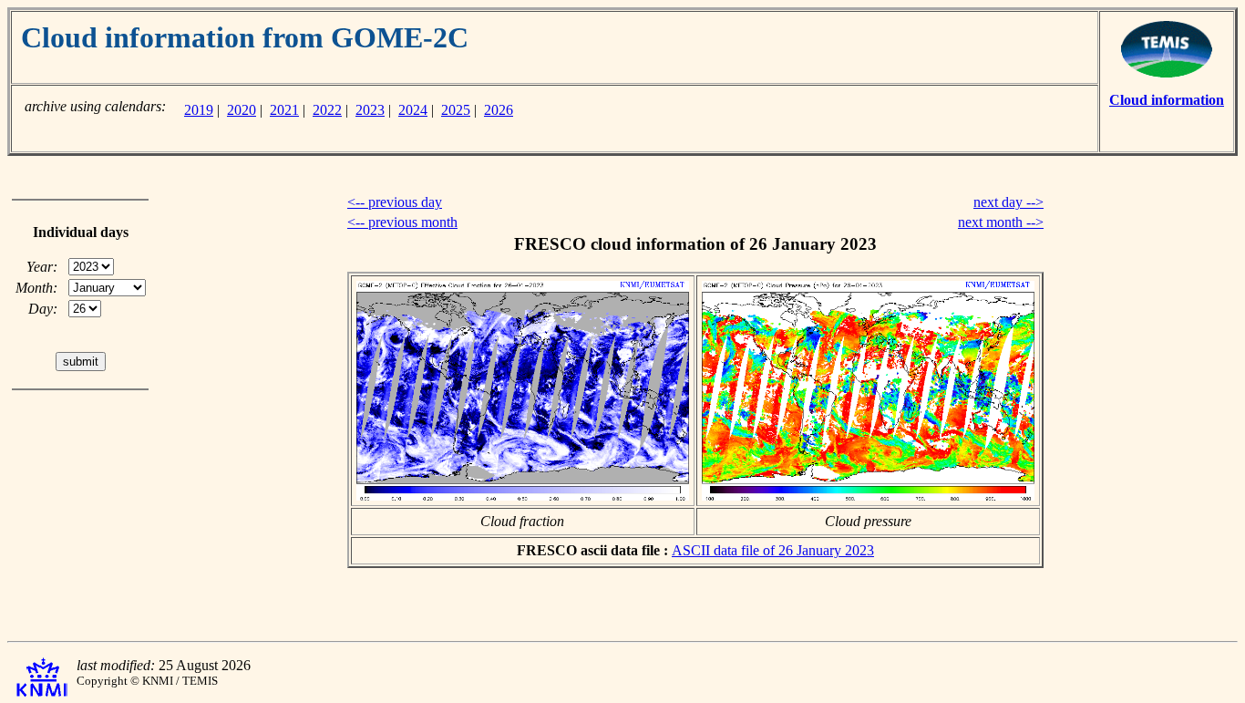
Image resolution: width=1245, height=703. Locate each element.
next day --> (1008, 202)
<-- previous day (394, 202)
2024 (412, 110)
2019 (198, 110)
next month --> (1001, 222)
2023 (370, 110)
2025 (455, 110)
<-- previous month (402, 222)
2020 (241, 110)
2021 (284, 110)
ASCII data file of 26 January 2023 (773, 550)
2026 (498, 110)
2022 (327, 110)
